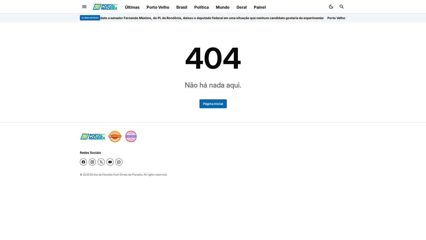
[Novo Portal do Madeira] (105, 6)
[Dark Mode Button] (331, 6)
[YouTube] (110, 162)
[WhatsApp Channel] (118, 162)
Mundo (222, 7)
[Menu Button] (84, 6)
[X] (101, 162)
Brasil (181, 7)
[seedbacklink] (115, 136)
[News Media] (131, 136)
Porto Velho (158, 7)
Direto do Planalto (101, 174)
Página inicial (213, 104)
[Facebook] (83, 162)
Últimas (132, 7)
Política (201, 7)
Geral (242, 7)
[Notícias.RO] (93, 136)
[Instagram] (92, 162)
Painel (260, 7)
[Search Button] (341, 6)
